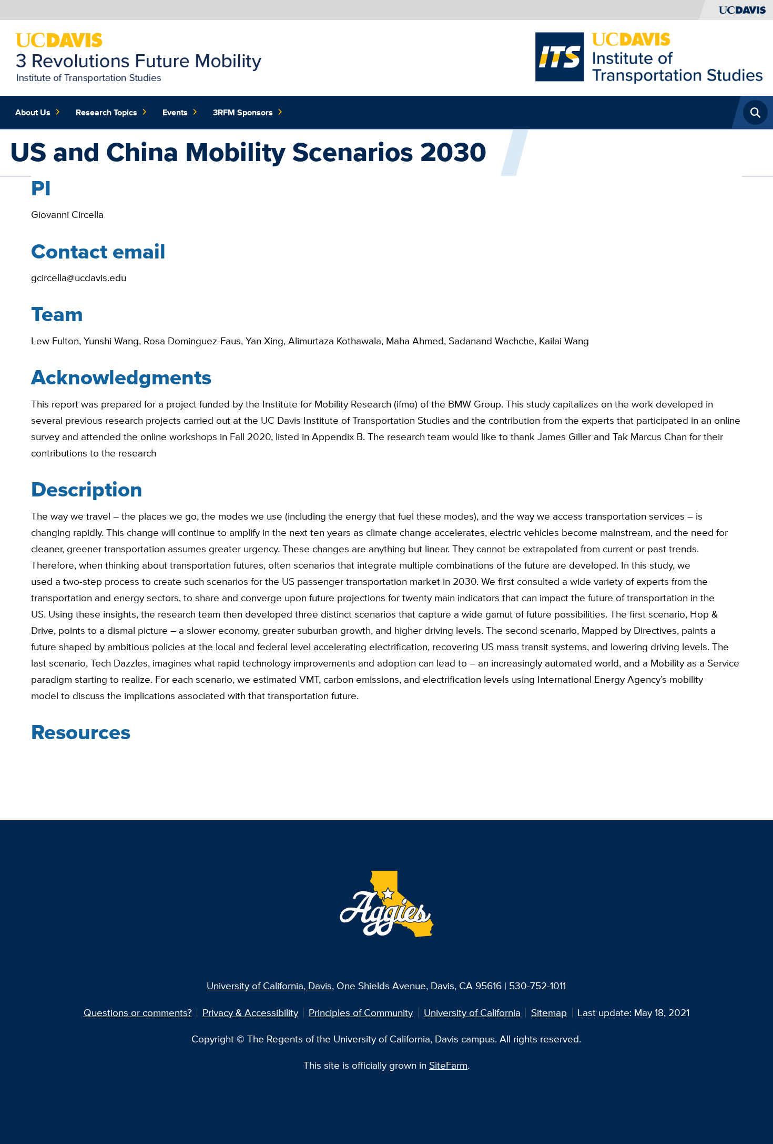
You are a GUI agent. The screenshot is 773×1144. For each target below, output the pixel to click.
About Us (32, 112)
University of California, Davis (269, 985)
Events (175, 112)
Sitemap (549, 1012)
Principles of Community (361, 1012)
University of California (472, 1012)
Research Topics (106, 112)
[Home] (138, 56)
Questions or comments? (138, 1012)
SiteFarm (448, 1065)
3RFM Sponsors (243, 112)
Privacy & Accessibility (250, 1012)
